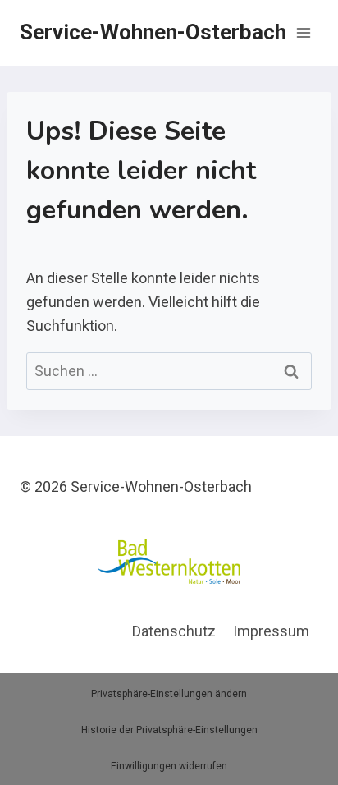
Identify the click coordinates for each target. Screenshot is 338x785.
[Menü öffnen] (303, 32)
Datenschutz (174, 631)
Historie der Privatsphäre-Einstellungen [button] (169, 730)
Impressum (271, 631)
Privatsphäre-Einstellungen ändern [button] (169, 694)
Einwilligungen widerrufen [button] (169, 766)
